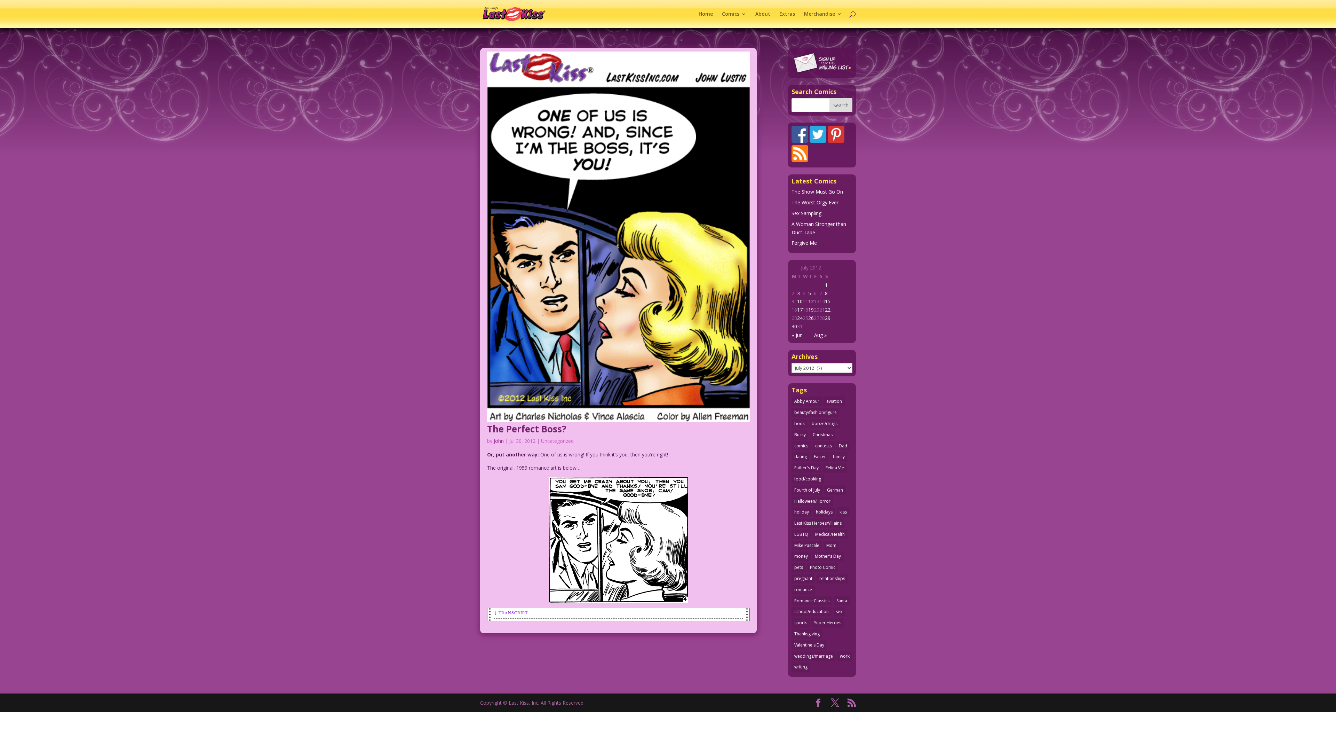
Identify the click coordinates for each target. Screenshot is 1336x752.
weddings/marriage (813, 656)
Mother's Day (828, 556)
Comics (730, 14)
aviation (834, 401)
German (835, 490)
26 (811, 318)
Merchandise (819, 14)
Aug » (820, 335)
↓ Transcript (511, 612)
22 (827, 309)
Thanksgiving (807, 634)
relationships (832, 578)
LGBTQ (801, 534)
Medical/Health (830, 534)
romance (803, 590)
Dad (843, 446)
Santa (841, 601)
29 (827, 318)
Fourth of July (807, 490)
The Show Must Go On (817, 191)
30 (794, 326)
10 (800, 301)
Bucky (800, 435)
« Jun (797, 335)
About (762, 14)
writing (801, 667)
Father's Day (806, 468)
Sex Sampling (806, 213)
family (839, 457)
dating (800, 457)
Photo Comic (822, 567)
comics (801, 446)
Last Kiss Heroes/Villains (818, 523)
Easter (820, 457)
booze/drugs (824, 423)
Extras (787, 14)
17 (800, 309)
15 (827, 301)
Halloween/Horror (812, 501)
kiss (843, 512)
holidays (824, 512)
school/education (811, 611)
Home (706, 14)
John (499, 441)
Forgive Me (804, 243)
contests (823, 446)
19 (811, 309)
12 (811, 301)
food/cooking (807, 479)
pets (798, 567)
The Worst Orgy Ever (815, 202)
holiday (801, 512)
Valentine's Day (809, 645)
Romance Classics (811, 601)
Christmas (823, 435)
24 (800, 318)
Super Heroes (827, 623)
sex (839, 611)
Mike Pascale (806, 545)
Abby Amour (806, 401)
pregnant (803, 578)
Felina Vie (835, 468)
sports (800, 623)
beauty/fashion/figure (815, 412)
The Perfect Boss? (526, 429)
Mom (831, 545)
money (801, 556)
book (799, 423)
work (845, 656)
